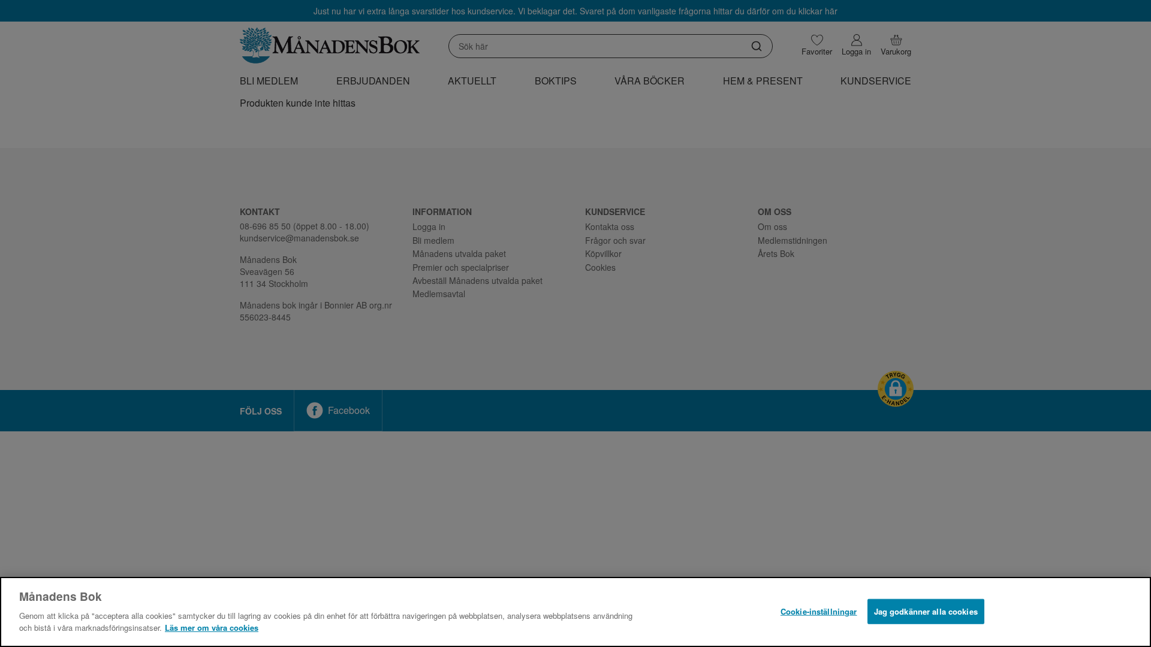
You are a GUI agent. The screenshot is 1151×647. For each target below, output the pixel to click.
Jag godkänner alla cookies (926, 610)
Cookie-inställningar (819, 610)
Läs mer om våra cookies (211, 627)
